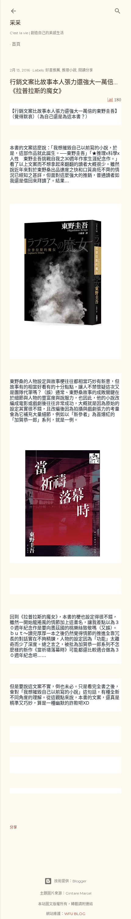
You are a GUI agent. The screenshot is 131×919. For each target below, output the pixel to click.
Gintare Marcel (78, 893)
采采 (15, 22)
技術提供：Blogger (70, 881)
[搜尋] (117, 10)
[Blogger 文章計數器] (110, 100)
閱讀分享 (85, 70)
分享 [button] (13, 827)
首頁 (16, 44)
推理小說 (69, 70)
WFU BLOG (74, 913)
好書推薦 (52, 70)
